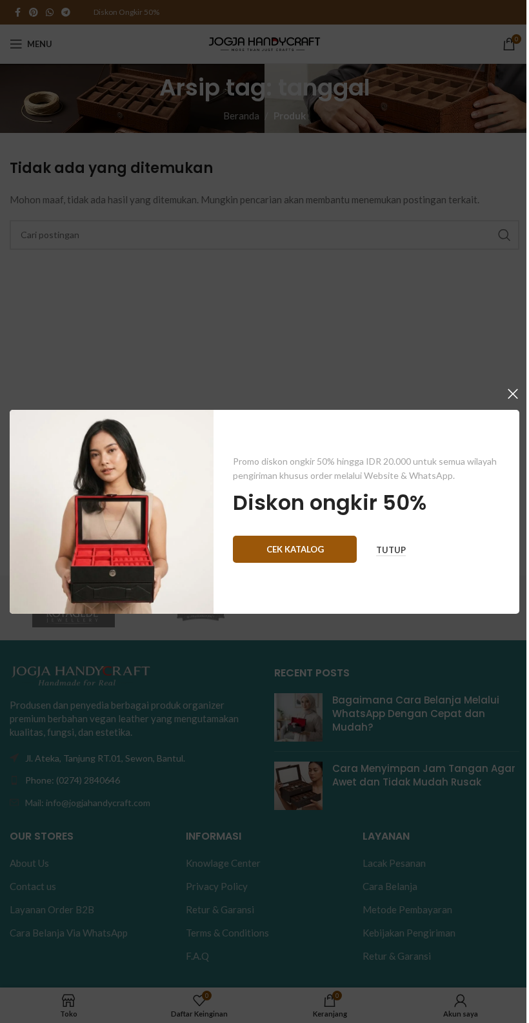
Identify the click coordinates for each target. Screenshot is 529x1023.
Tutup (391, 549)
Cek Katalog (295, 548)
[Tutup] (513, 394)
